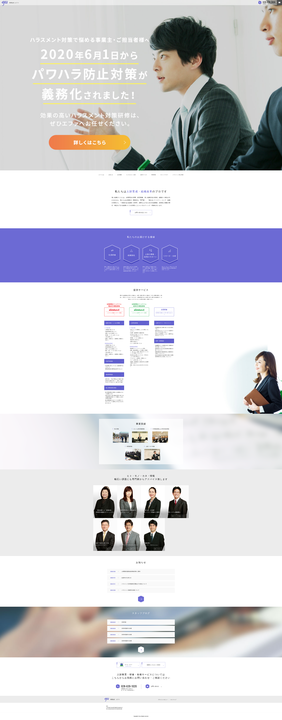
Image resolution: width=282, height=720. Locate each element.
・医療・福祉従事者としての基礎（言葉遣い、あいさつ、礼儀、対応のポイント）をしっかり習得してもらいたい (138, 352)
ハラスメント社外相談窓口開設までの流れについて (134, 583)
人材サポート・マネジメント (163, 323)
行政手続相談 (109, 361)
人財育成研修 (134, 323)
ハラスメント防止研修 (177, 174)
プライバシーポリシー (163, 699)
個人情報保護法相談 (111, 387)
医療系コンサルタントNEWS (153, 664)
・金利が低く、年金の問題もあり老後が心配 (113, 379)
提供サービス (143, 174)
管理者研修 (129, 446)
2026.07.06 (112, 571)
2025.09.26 (112, 634)
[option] (141, 85)
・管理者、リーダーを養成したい (136, 338)
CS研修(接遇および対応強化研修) (161, 429)
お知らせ (111, 174)
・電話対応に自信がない (134, 339)
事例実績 (154, 174)
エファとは (101, 174)
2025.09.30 (112, 628)
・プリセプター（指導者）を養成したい (137, 358)
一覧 (141, 599)
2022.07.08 (112, 590)
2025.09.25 (112, 641)
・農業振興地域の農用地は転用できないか (113, 368)
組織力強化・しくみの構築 (113, 323)
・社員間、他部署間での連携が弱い (137, 332)
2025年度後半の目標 (127, 628)
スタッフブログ (164, 174)
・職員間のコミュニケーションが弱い (137, 348)
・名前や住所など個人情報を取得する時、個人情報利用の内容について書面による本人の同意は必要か (113, 397)
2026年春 (124, 622)
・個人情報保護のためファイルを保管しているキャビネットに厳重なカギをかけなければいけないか (113, 402)
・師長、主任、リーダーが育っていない (112, 350)
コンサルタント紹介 (131, 174)
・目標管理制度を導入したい (110, 331)
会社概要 (119, 174)
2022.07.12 (112, 584)
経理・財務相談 (160, 341)
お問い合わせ (155, 686)
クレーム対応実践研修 (138, 429)
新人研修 (116, 429)
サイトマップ (173, 699)
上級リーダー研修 (150, 446)
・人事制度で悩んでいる (109, 329)
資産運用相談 (109, 374)
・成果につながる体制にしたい (111, 333)
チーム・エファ (128, 665)
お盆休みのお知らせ (126, 577)
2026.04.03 (112, 622)
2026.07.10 (112, 578)
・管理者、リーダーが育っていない (112, 335)
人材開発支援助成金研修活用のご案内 (131, 571)
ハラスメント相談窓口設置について (130, 590)
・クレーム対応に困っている (135, 343)
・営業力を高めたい (133, 341)
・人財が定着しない (108, 336)
